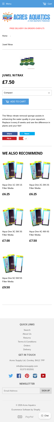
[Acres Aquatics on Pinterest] (27, 377)
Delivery (27, 349)
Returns (27, 338)
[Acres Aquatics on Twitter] (11, 377)
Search (27, 330)
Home (4, 36)
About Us (27, 334)
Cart (49, 4)
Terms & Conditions (27, 341)
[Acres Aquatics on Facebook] (19, 377)
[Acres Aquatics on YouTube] (43, 377)
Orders (27, 345)
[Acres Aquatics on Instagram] (35, 377)
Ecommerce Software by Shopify (26, 410)
